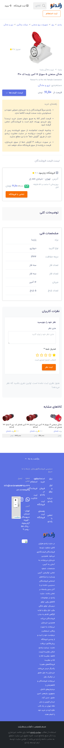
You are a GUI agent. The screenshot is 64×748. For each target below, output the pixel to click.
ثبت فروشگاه (20, 5)
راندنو (59, 25)
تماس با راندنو (50, 518)
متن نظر (52, 328)
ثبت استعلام (51, 13)
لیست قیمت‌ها (16, 92)
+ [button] (16, 500)
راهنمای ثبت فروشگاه (43, 514)
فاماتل (56, 431)
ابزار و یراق (50, 488)
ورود (7, 5)
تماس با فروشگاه (16, 194)
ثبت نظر (49, 367)
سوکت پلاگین (22, 25)
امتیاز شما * (50, 349)
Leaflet (17, 517)
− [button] (16, 505)
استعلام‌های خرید (43, 480)
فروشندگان (35, 488)
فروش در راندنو (43, 491)
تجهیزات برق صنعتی (39, 25)
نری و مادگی (8, 25)
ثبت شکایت (35, 497)
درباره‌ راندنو (50, 500)
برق (52, 25)
